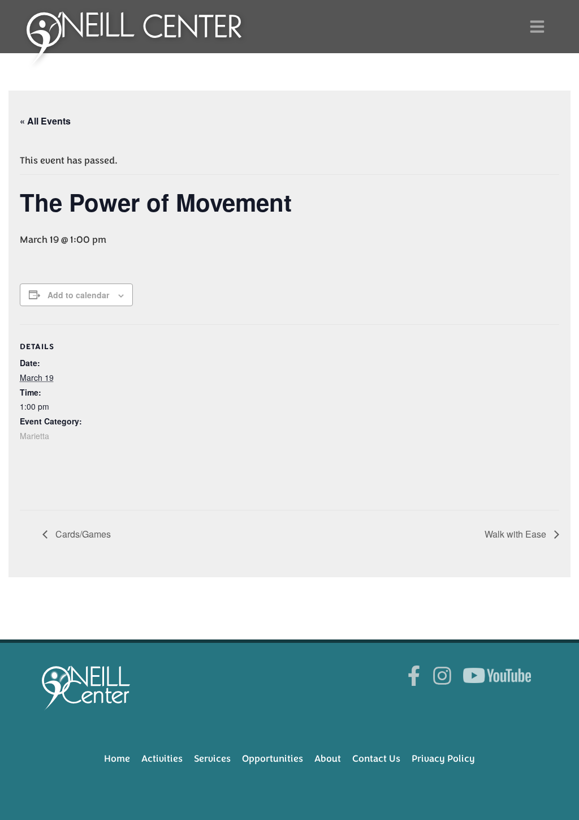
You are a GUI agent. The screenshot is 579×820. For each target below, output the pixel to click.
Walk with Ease (516, 533)
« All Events (45, 120)
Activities (162, 758)
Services (212, 758)
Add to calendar (78, 294)
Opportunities (272, 758)
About (327, 758)
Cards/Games (82, 533)
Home (117, 758)
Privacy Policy (443, 758)
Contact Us (376, 758)
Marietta (34, 435)
